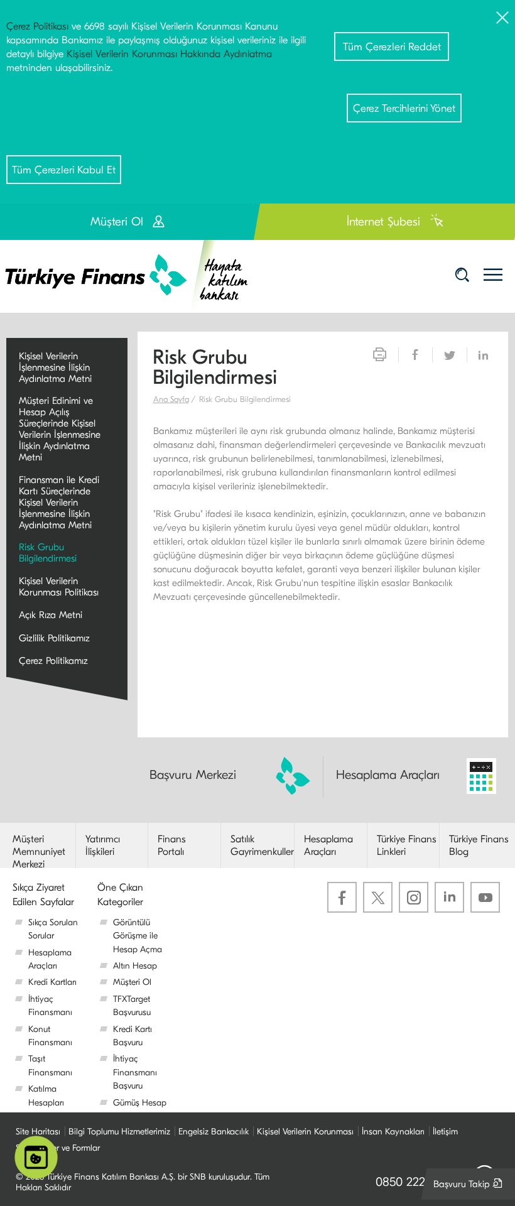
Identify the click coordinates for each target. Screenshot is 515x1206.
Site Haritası (38, 1131)
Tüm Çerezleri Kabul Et (64, 170)
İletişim (445, 1131)
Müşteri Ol (132, 982)
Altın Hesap (135, 965)
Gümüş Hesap (139, 1102)
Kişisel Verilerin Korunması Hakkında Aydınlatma (169, 54)
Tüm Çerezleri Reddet (392, 47)
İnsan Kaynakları (393, 1131)
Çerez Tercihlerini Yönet (404, 108)
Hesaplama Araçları (388, 775)
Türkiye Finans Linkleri (406, 845)
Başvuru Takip (471, 1189)
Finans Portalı (172, 845)
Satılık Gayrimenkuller (262, 845)
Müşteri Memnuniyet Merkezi (39, 852)
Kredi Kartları (52, 982)
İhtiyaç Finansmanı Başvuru (135, 1072)
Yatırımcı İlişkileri (102, 845)
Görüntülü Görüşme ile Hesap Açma (137, 936)
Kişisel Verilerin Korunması (305, 1131)
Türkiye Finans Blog (479, 845)
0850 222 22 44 (417, 1182)
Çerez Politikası (37, 26)
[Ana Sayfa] (135, 276)
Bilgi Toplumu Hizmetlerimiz (119, 1131)
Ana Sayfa (171, 399)
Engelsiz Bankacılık (213, 1131)
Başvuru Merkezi (192, 775)
